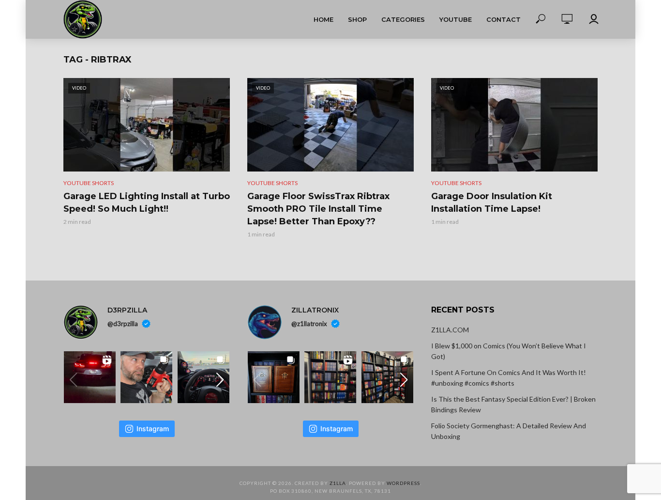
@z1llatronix (309, 324)
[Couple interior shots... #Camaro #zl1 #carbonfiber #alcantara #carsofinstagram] (203, 377)
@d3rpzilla (122, 324)
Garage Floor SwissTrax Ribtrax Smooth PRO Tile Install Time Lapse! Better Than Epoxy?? (318, 209)
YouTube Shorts (88, 183)
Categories (403, 19)
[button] (220, 380)
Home (323, 19)
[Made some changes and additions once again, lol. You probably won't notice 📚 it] (387, 377)
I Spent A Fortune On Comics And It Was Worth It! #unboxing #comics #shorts (508, 377)
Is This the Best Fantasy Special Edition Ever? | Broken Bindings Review (513, 404)
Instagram (152, 428)
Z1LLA (338, 483)
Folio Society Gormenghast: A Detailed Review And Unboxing (508, 431)
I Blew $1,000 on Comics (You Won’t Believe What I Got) (508, 351)
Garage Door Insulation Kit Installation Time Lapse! (491, 202)
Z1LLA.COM (450, 330)
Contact (503, 19)
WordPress (403, 483)
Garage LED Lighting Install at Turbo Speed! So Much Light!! (146, 202)
